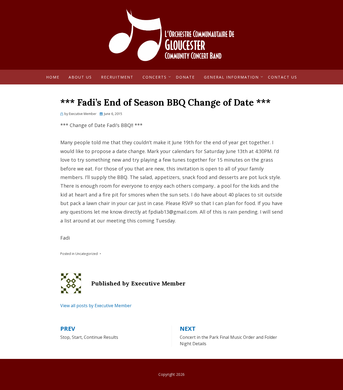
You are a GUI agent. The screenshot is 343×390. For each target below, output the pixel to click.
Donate (185, 77)
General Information (231, 77)
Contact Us (282, 77)
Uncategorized (86, 253)
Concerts (155, 77)
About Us (80, 77)
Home (52, 77)
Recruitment (117, 77)
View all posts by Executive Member (96, 306)
